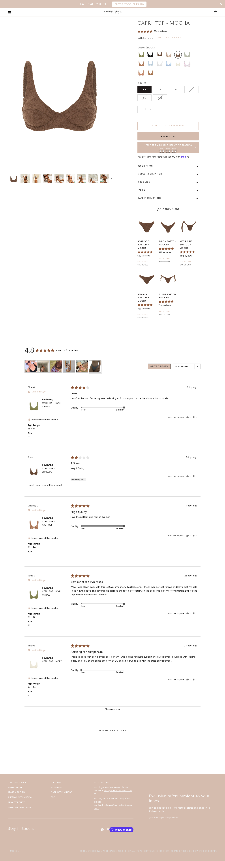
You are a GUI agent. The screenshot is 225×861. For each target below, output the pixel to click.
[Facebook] (102, 829)
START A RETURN (16, 792)
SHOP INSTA (163, 851)
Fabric (141, 189)
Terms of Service (181, 851)
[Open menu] (12, 12)
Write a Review (159, 366)
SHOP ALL (130, 851)
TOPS (139, 851)
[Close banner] (221, 4)
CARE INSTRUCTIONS (61, 792)
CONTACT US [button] (101, 782)
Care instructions (149, 198)
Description (145, 165)
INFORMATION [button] (59, 782)
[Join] (214, 817)
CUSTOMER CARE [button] (17, 782)
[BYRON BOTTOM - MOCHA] (168, 225)
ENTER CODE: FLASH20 (129, 4)
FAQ (53, 797)
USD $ (13, 851)
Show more (111, 709)
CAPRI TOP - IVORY (52, 661)
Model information (149, 173)
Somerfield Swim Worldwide (100, 851)
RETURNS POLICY (16, 787)
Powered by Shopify (205, 851)
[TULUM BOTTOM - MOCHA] (168, 278)
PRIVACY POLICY (16, 802)
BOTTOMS (149, 851)
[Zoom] (60, 96)
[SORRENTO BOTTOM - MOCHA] (146, 225)
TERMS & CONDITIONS (19, 807)
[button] (152, 31)
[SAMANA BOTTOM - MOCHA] (146, 278)
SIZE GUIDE (56, 787)
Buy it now (168, 136)
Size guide (143, 181)
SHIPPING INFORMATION (20, 797)
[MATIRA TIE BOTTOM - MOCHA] (189, 225)
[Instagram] (108, 829)
